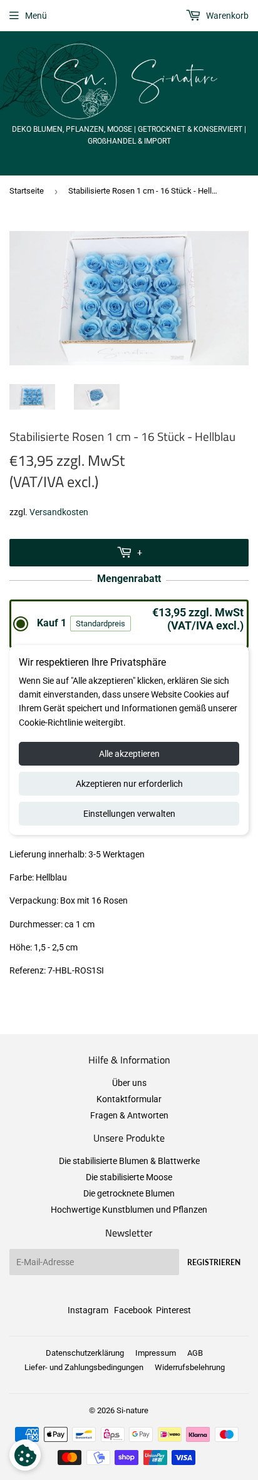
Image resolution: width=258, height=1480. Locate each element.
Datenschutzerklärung (85, 1353)
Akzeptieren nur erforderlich (129, 784)
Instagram (88, 1310)
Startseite (26, 190)
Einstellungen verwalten (129, 814)
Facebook (133, 1310)
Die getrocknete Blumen (129, 1193)
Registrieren (213, 1262)
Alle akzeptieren (129, 754)
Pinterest (173, 1310)
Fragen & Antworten (129, 1115)
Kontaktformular (129, 1099)
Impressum (155, 1353)
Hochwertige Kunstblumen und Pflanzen (129, 1210)
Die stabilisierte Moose (129, 1177)
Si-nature (132, 1410)
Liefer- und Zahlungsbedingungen (83, 1367)
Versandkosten (58, 512)
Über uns (129, 1083)
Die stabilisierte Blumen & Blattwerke (129, 1161)
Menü (36, 16)
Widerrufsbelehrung (190, 1367)
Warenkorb (226, 16)
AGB (195, 1353)
